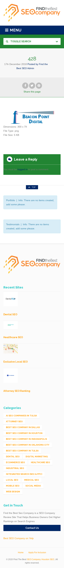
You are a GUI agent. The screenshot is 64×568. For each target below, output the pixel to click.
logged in (22, 169)
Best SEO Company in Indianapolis (26, 439)
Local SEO (12, 480)
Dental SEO (13, 456)
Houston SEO (47, 559)
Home (21, 552)
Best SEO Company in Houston (24, 433)
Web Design (13, 491)
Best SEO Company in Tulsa (22, 451)
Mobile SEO (12, 486)
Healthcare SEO (40, 462)
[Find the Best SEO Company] (32, 12)
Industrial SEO (15, 468)
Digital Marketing (37, 456)
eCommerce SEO (15, 462)
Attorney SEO (14, 421)
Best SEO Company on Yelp (18, 538)
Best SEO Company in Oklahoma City (27, 445)
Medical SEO (31, 480)
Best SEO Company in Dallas (23, 427)
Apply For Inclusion (37, 552)
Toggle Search (20, 41)
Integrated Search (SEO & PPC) (24, 474)
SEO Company (33, 559)
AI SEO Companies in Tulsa (21, 415)
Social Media (33, 486)
